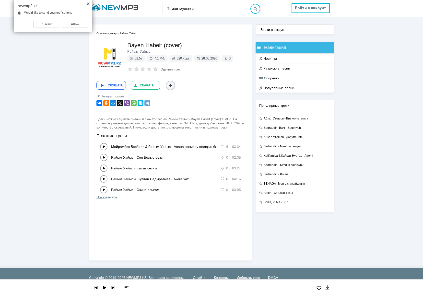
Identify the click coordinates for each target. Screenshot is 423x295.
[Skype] (140, 103)
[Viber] (127, 103)
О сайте (199, 278)
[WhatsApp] (134, 103)
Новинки (270, 58)
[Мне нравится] (222, 146)
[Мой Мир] (113, 103)
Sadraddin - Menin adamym (282, 146)
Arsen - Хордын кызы (278, 193)
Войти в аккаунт (310, 8)
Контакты (221, 278)
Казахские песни (276, 68)
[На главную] (126, 8)
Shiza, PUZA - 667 (276, 202)
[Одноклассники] (106, 103)
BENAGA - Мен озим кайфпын (284, 183)
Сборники (272, 78)
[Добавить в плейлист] (170, 85)
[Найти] (255, 9)
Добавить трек (248, 278)
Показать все (106, 197)
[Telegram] (147, 103)
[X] (120, 103)
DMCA (273, 278)
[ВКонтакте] (99, 103)
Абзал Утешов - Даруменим (283, 137)
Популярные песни (278, 88)
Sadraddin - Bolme (276, 174)
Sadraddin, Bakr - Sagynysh (282, 128)
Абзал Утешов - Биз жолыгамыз (286, 118)
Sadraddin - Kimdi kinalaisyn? (284, 165)
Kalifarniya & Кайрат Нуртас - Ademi (288, 155)
